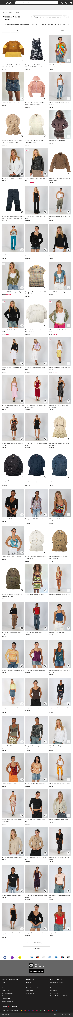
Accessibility (68, 1014)
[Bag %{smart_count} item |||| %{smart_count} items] (71, 2)
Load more (36, 949)
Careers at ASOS (30, 985)
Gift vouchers (53, 985)
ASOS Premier (6, 990)
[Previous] (31, 17)
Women (10, 12)
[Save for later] (22, 61)
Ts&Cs (62, 1014)
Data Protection (6, 998)
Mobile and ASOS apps (56, 982)
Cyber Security (30, 993)
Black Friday (53, 990)
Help (3, 982)
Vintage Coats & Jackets (53, 17)
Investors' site (29, 990)
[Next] (69, 17)
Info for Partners (54, 993)
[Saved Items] (66, 2)
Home (3, 12)
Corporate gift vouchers (56, 987)
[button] (21, 1010)
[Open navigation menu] (3, 2)
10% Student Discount (7, 993)
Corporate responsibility (32, 987)
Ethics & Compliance (7, 1001)
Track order (5, 985)
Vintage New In (39, 17)
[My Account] (62, 2)
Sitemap (4, 996)
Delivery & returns (6, 987)
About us (28, 982)
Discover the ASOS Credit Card (58, 996)
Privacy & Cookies (55, 1014)
